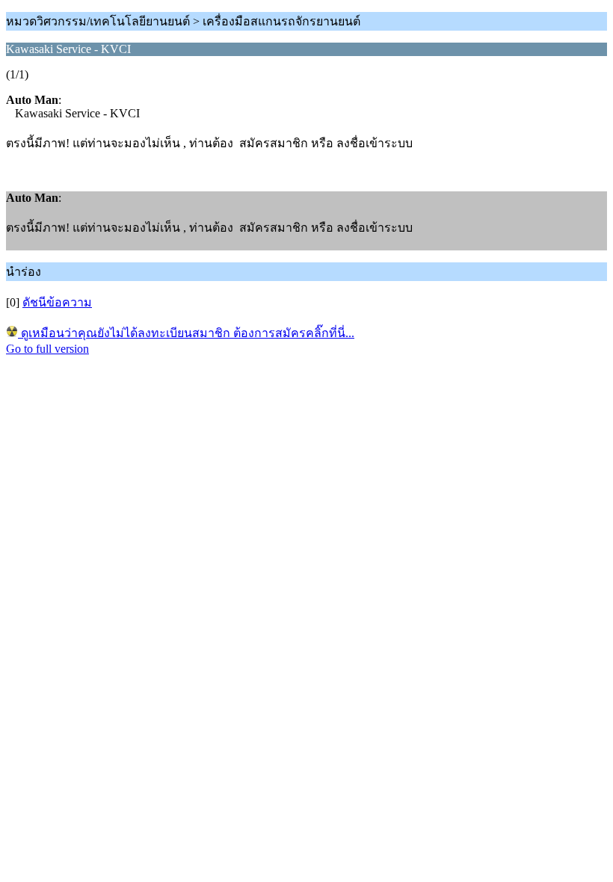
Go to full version (47, 348)
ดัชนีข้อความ (57, 302)
